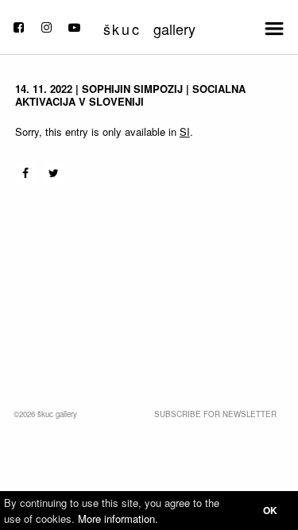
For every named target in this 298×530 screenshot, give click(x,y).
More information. (118, 518)
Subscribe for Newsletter (215, 414)
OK (270, 510)
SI (185, 131)
